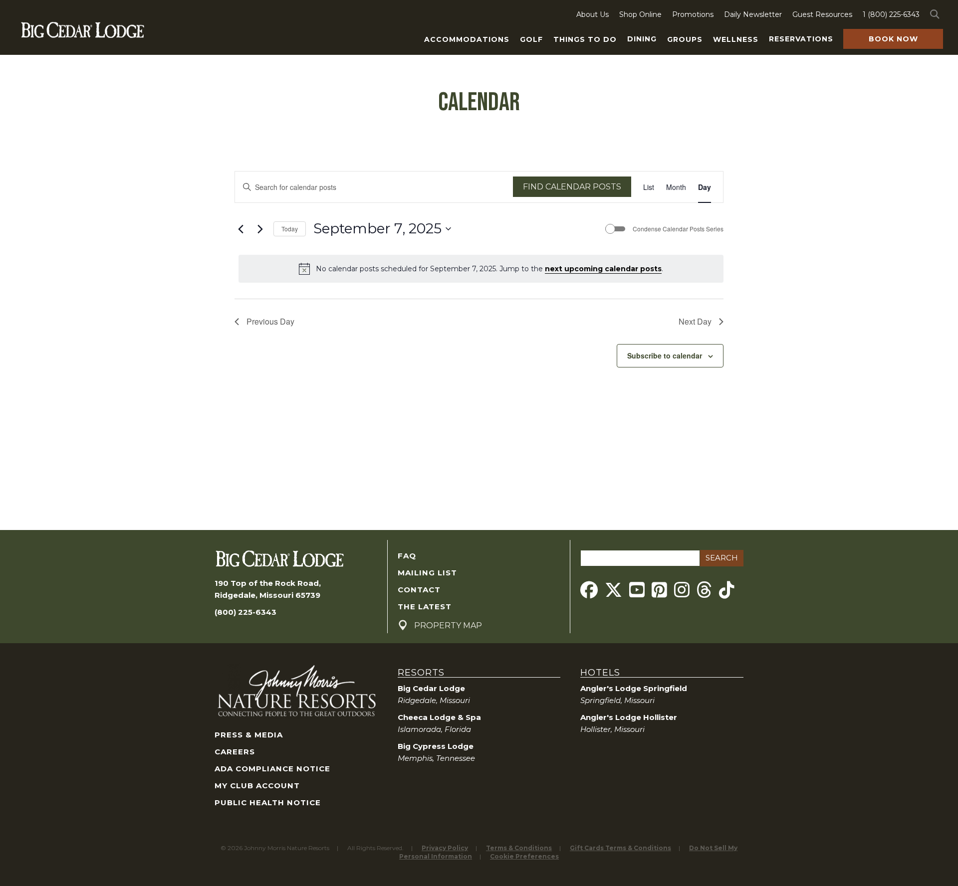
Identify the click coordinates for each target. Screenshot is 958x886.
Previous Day (270, 321)
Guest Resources (822, 14)
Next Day (695, 321)
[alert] (481, 269)
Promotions (693, 14)
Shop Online (640, 14)
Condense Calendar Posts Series (678, 229)
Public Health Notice (268, 802)
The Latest (425, 606)
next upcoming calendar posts (603, 268)
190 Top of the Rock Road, (268, 583)
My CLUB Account (257, 785)
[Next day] (260, 229)
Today (289, 228)
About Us (592, 14)
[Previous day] (240, 229)
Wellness (735, 39)
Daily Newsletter (753, 14)
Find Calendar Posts (572, 186)
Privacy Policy (445, 848)
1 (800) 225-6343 (891, 14)
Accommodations (466, 39)
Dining (642, 38)
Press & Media (249, 734)
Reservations (801, 38)
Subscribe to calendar (664, 355)
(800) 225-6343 (245, 612)
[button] (936, 14)
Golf (531, 39)
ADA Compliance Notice (272, 768)
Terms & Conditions (519, 848)
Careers (235, 751)
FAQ (407, 555)
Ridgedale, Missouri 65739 (267, 595)
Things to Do (585, 39)
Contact (419, 589)
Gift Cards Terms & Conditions (620, 848)
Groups (685, 39)
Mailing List (427, 572)
